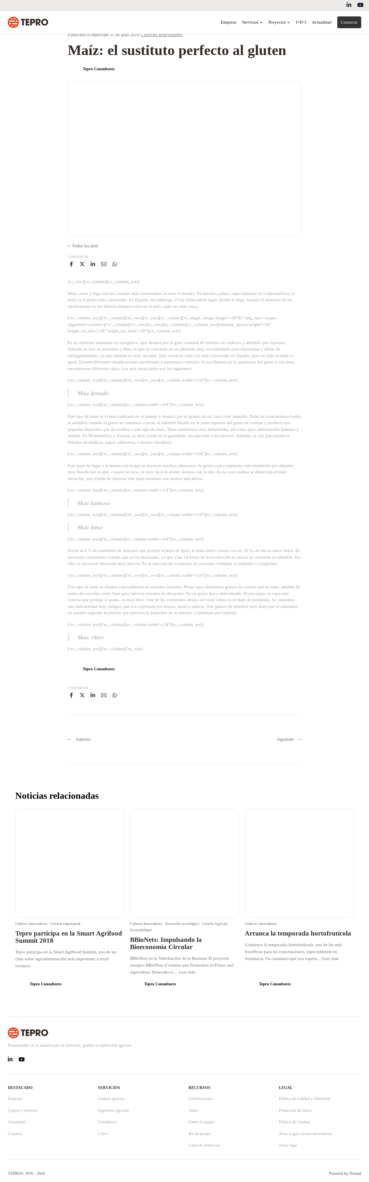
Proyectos (277, 22)
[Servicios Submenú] (261, 22)
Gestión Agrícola (214, 923)
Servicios (250, 22)
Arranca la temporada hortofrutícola (298, 933)
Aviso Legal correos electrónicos (305, 1133)
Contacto (15, 1133)
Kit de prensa (199, 1133)
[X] (82, 264)
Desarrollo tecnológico (182, 923)
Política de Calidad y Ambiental (305, 1098)
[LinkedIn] (92, 264)
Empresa (228, 22)
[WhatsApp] (114, 264)
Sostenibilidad (140, 930)
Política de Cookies (294, 1122)
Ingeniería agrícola (113, 1110)
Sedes (193, 1110)
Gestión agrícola (111, 1098)
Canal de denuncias (204, 1145)
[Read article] (70, 863)
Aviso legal (288, 1145)
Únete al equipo (201, 1122)
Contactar (349, 22)
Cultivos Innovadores (161, 35)
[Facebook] (71, 264)
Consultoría (107, 1122)
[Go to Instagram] (360, 5)
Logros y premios (22, 1110)
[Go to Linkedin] (349, 5)
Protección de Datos (295, 1110)
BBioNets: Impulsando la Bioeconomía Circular (166, 943)
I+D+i (301, 22)
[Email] (103, 264)
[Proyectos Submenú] (288, 22)
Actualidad (322, 22)
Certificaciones (201, 1098)
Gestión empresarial (65, 923)
